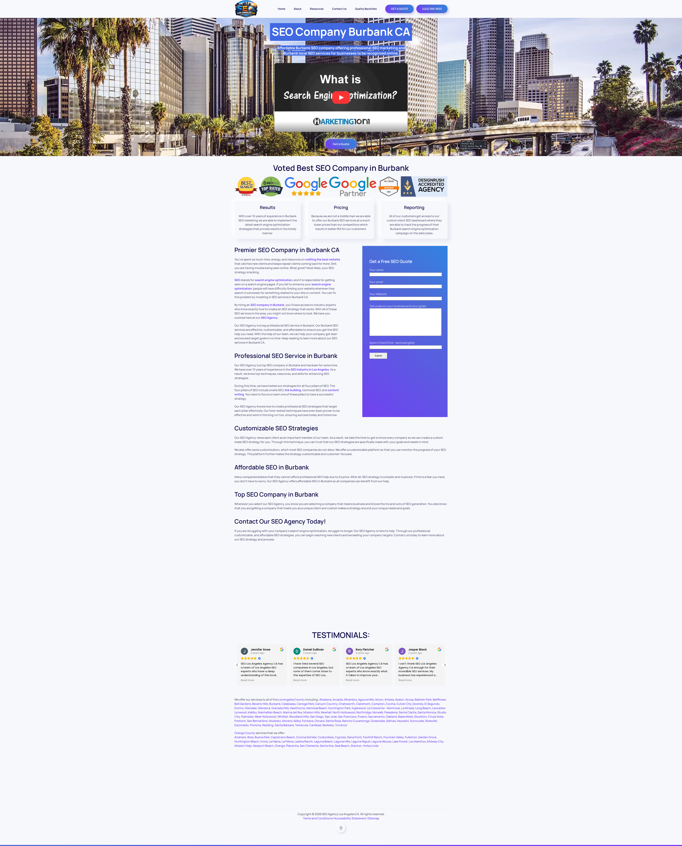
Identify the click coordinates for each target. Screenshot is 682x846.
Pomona (255, 725)
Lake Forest (400, 741)
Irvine (264, 741)
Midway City (435, 741)
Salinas (391, 721)
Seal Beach (342, 746)
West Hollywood (265, 717)
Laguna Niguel (360, 741)
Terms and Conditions (317, 818)
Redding (268, 725)
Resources (317, 9)
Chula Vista (435, 717)
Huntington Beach (246, 741)
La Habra (274, 741)
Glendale (251, 708)
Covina (390, 704)
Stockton (420, 717)
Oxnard (319, 721)
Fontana (307, 721)
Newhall (326, 712)
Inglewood (359, 708)
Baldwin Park (423, 699)
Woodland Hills (299, 717)
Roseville (431, 721)
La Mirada (407, 708)
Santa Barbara (284, 725)
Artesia (389, 699)
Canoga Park (305, 704)
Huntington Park (339, 708)
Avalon (399, 699)
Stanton (356, 746)
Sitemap (373, 818)
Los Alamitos (417, 741)
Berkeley (328, 725)
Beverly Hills (260, 704)
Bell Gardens (242, 704)
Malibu (252, 712)
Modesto (275, 721)
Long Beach (423, 708)
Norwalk (377, 712)
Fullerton (411, 737)
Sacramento (376, 717)
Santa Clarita (407, 712)
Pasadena (390, 712)
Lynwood (240, 712)
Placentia (292, 746)
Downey (418, 704)
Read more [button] (247, 680)
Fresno (362, 717)
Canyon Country (326, 704)
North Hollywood (344, 712)
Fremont (240, 721)
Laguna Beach (323, 741)
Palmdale (247, 717)
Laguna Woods (381, 741)
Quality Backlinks (366, 9)
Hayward (403, 721)
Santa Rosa (333, 721)
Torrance (341, 725)
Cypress (340, 737)
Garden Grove (427, 737)
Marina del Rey (292, 712)
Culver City (404, 704)
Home (281, 9)
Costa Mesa (326, 737)
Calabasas (289, 704)
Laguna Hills (342, 741)
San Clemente (309, 746)
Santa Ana (327, 746)
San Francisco (347, 717)
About (297, 9)
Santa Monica (427, 712)
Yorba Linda (370, 746)
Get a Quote (341, 144)
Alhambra (350, 699)
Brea (250, 737)
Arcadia (338, 699)
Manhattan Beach (270, 712)
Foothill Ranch (372, 737)
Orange (280, 746)
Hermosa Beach (316, 708)
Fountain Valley (393, 737)
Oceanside (378, 721)
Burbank (274, 704)
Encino (239, 708)
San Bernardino (257, 721)
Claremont (363, 704)
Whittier (282, 717)
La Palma (287, 741)
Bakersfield (405, 717)
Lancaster (438, 708)
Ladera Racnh (304, 741)
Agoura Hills (366, 699)
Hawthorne (297, 708)
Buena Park (262, 737)
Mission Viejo (243, 746)
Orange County (244, 733)
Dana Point (354, 737)
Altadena (325, 699)
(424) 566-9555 (432, 9)
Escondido (241, 725)
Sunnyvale (417, 721)
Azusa (409, 699)
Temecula (301, 725)
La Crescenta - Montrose (383, 708)
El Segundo (432, 704)
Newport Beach (263, 746)
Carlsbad (315, 725)
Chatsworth (347, 704)
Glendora (264, 708)
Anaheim (240, 737)
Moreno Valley (291, 721)
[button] (444, 665)
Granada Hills (280, 708)
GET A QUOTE (399, 9)
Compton (378, 704)
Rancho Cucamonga (355, 721)
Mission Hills (311, 712)
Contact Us (339, 9)
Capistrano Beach (283, 737)
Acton (379, 699)
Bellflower (439, 699)
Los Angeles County (291, 699)
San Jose (331, 717)
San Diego (317, 717)
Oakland (391, 717)
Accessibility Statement (350, 818)
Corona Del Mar (306, 737)
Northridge (363, 712)
